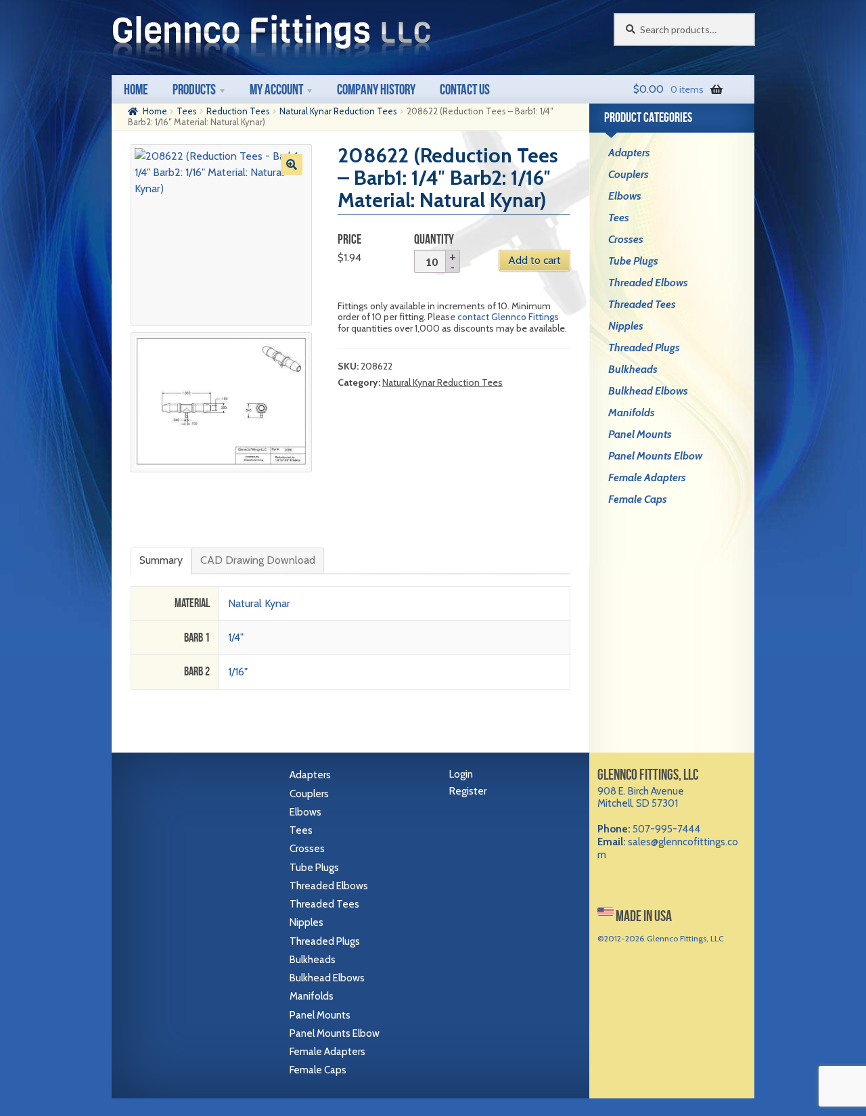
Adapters (629, 152)
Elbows (624, 195)
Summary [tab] (161, 560)
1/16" (238, 671)
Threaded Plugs (644, 347)
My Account (276, 89)
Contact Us (465, 89)
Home (136, 89)
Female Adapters (647, 477)
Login (461, 774)
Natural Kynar (259, 603)
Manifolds (631, 412)
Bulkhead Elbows (648, 390)
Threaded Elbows (648, 282)
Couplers (628, 174)
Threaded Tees (642, 304)
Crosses (625, 239)
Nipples (625, 325)
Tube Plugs (633, 260)
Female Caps (637, 499)
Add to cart (534, 260)
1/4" (236, 637)
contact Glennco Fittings (508, 316)
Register (467, 791)
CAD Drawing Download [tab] (257, 560)
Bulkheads (633, 369)
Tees (187, 111)
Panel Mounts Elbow (655, 455)
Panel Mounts (640, 434)
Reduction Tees (238, 111)
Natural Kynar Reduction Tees (338, 111)
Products (194, 89)
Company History (376, 89)
